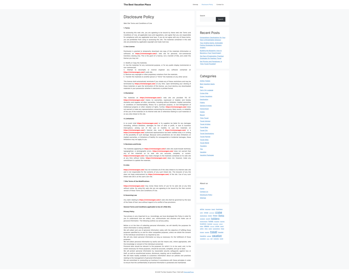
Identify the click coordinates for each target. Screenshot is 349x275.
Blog (201, 87)
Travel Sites (204, 140)
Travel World (204, 143)
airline (202, 209)
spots (210, 228)
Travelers (203, 146)
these (222, 228)
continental (211, 212)
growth (208, 219)
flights (221, 215)
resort (222, 226)
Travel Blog (204, 127)
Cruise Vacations (206, 96)
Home (202, 188)
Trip (201, 149)
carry (201, 212)
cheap (206, 213)
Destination (204, 99)
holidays (215, 218)
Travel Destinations (207, 133)
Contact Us (220, 4)
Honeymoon (204, 109)
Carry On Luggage (206, 90)
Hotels (202, 112)
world (221, 238)
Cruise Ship (204, 93)
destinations (203, 216)
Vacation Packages (207, 155)
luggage (209, 224)
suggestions (216, 228)
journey (222, 221)
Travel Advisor (205, 121)
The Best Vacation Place (137, 4)
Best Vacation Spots (207, 84)
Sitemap (195, 4)
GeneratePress (189, 272)
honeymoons (203, 221)
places (206, 226)
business (219, 209)
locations (203, 224)
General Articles (206, 106)
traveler (220, 232)
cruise (218, 212)
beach (213, 209)
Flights (202, 102)
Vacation (203, 152)
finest (215, 216)
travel (213, 231)
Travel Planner (205, 137)
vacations (203, 238)
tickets (202, 232)
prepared (212, 226)
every (210, 216)
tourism (207, 232)
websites (216, 238)
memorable (215, 224)
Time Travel (204, 118)
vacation (217, 235)
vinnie (208, 238)
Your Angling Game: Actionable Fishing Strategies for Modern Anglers (211, 45)
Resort (202, 115)
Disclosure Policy (207, 4)
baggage (208, 209)
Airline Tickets (205, 81)
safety (202, 228)
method (221, 224)
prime (217, 226)
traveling (203, 236)
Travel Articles (205, 124)
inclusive (216, 221)
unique (209, 236)
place (201, 226)
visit (211, 238)
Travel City (204, 130)
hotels (210, 221)
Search (202, 16)
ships (206, 228)
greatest (202, 219)
